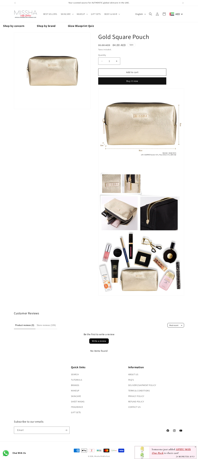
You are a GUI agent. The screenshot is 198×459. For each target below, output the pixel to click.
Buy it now (132, 81)
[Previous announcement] (15, 3)
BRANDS (75, 385)
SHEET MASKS (77, 401)
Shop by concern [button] (13, 26)
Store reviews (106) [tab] (46, 325)
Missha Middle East (102, 456)
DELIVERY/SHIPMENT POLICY (142, 385)
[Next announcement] (183, 3)
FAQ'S (131, 379)
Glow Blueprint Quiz (81, 26)
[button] (67, 14)
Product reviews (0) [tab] (24, 325)
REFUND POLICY (136, 401)
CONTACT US (134, 407)
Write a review (99, 341)
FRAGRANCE (77, 407)
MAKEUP (81, 14)
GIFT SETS (76, 412)
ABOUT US (133, 374)
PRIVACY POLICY (136, 396)
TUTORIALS (76, 379)
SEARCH (75, 374)
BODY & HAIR (110, 14)
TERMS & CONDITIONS (139, 390)
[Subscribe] (66, 430)
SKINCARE (66, 14)
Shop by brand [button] (46, 26)
